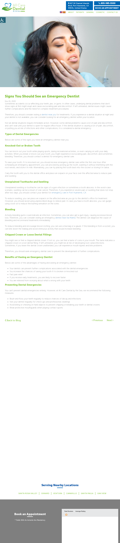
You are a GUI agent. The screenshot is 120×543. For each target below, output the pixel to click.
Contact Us (112, 12)
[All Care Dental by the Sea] (13, 7)
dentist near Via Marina (65, 218)
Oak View (101, 493)
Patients (80, 12)
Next (109, 320)
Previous (98, 320)
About (71, 12)
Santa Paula (87, 493)
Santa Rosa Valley (27, 493)
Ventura (57, 493)
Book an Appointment (107, 8)
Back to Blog (13, 320)
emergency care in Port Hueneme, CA (69, 192)
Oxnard (45, 493)
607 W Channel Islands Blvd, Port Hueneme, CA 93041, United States (78, 5)
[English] (61, 12)
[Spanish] (64, 12)
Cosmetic (100, 12)
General (90, 12)
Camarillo (71, 493)
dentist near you (49, 114)
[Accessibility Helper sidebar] (3, 20)
